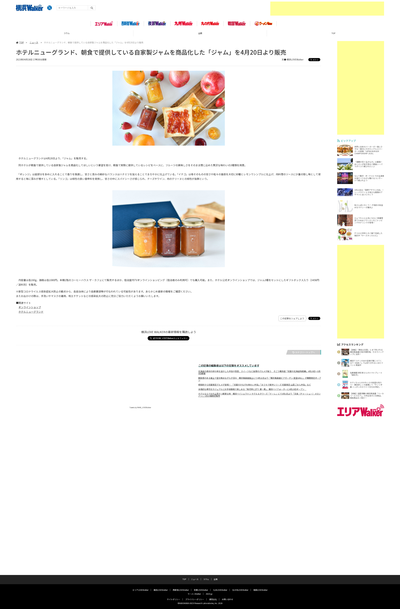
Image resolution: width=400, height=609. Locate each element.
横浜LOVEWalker (161, 590)
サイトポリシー (173, 599)
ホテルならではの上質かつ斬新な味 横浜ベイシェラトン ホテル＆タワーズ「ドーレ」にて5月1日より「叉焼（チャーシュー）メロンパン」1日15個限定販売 (259, 395)
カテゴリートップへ (305, 352)
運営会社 (213, 599)
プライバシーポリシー (194, 599)
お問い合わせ (227, 599)
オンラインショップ (29, 307)
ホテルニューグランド (30, 312)
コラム (206, 579)
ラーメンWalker (194, 593)
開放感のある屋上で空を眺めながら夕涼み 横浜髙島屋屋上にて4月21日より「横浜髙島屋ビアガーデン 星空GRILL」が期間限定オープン (259, 379)
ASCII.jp (209, 593)
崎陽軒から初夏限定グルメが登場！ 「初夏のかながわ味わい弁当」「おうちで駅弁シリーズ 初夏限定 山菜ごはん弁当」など (254, 385)
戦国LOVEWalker (260, 590)
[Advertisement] (327, 9)
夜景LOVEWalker (201, 590)
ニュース (34, 42)
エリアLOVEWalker (140, 590)
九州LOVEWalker (220, 590)
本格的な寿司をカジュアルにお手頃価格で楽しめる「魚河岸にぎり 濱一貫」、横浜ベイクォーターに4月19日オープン (252, 389)
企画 (67, 33)
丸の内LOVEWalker (240, 590)
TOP (200, 33)
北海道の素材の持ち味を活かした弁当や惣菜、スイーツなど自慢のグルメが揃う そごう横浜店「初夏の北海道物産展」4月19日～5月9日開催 (259, 372)
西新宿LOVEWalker (181, 590)
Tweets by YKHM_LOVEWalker (140, 407)
